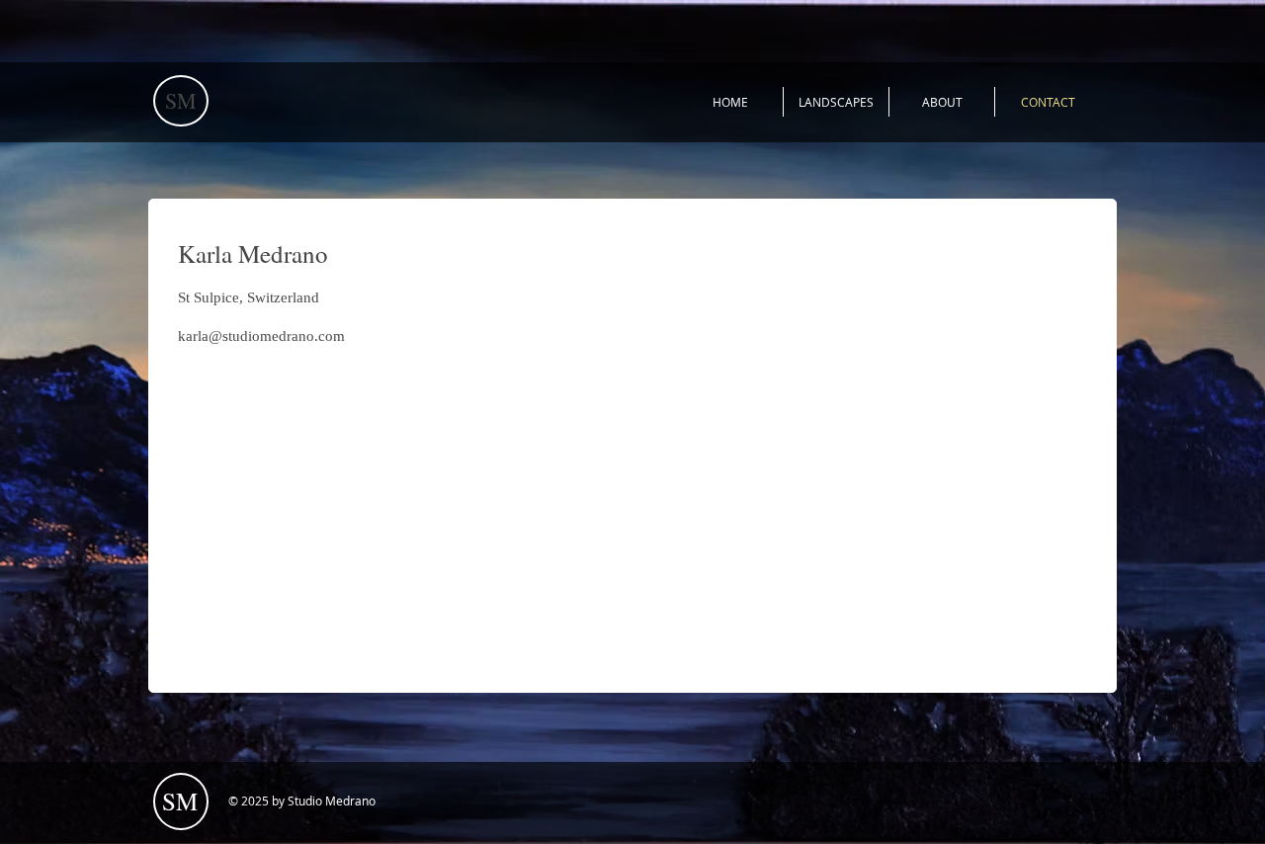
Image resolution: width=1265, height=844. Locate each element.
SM (181, 100)
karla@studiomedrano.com (261, 336)
